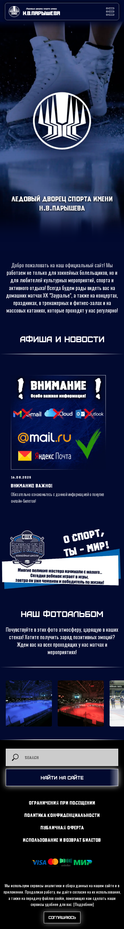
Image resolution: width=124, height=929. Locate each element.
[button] (110, 11)
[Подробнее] (83, 904)
